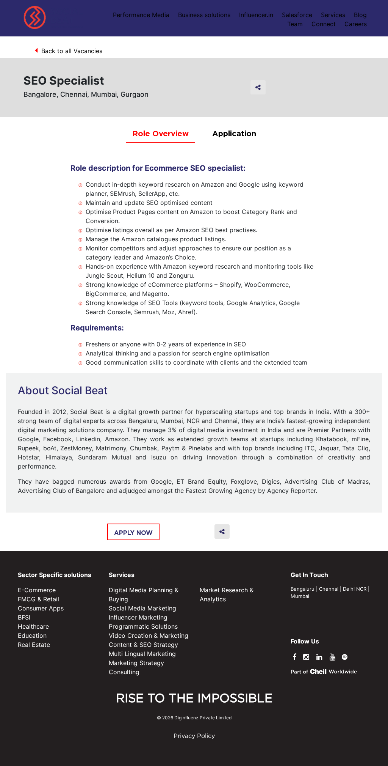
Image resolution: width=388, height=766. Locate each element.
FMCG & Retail (38, 599)
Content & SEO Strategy (143, 644)
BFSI (24, 617)
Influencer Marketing (138, 617)
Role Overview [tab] (160, 133)
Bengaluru (302, 589)
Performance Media (141, 15)
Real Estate (34, 644)
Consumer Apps (41, 608)
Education (32, 635)
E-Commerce (37, 590)
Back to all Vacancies (71, 51)
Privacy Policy (194, 736)
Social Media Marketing (142, 608)
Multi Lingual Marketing (142, 653)
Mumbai (300, 596)
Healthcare (33, 626)
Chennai (328, 589)
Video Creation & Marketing (148, 635)
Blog (360, 15)
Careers (355, 24)
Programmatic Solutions (143, 626)
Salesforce (297, 15)
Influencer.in (256, 15)
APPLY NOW (133, 532)
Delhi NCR (354, 589)
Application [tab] (234, 133)
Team (295, 24)
